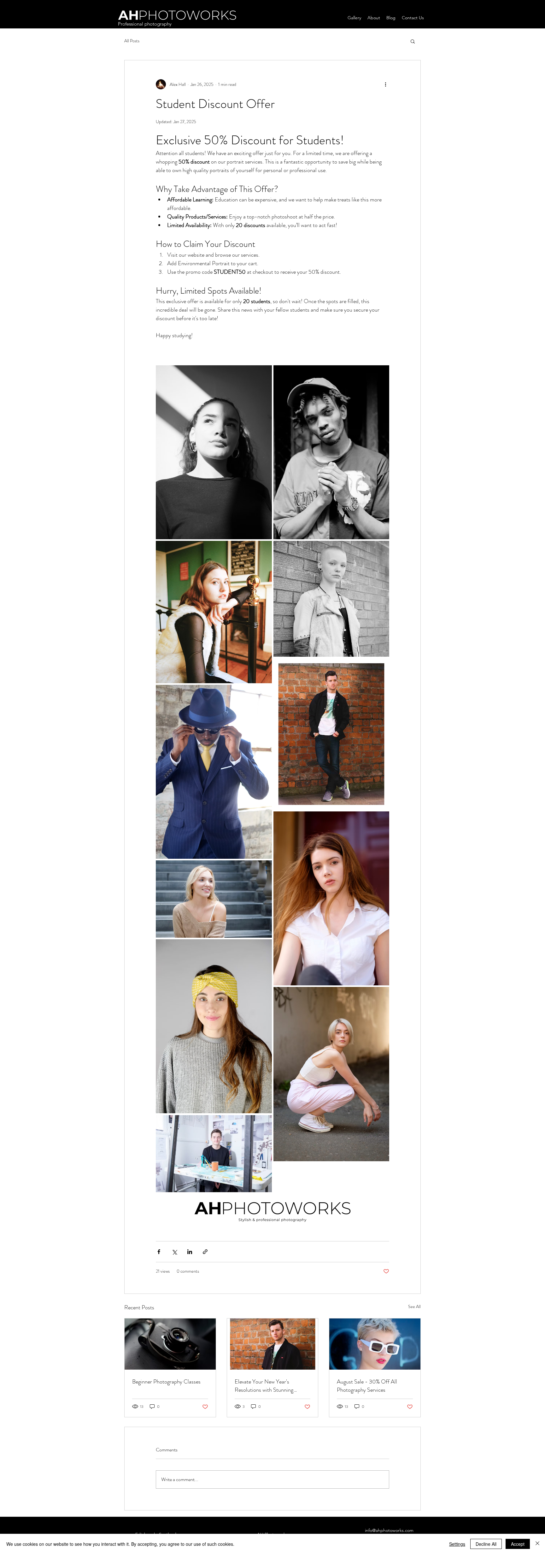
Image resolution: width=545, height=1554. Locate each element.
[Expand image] (214, 452)
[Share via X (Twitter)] (174, 1252)
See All (414, 1306)
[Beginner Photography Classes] (170, 1344)
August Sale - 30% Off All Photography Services (367, 1386)
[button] (413, 41)
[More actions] (385, 84)
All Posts (131, 41)
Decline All (486, 1544)
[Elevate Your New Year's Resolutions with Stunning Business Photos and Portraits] (272, 1344)
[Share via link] (205, 1252)
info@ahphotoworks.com (389, 1530)
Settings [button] (457, 1544)
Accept (517, 1544)
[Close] (537, 1544)
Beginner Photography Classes (166, 1382)
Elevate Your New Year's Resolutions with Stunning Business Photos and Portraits (268, 1386)
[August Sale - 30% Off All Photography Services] (374, 1344)
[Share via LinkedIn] (190, 1252)
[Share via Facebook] (159, 1252)
